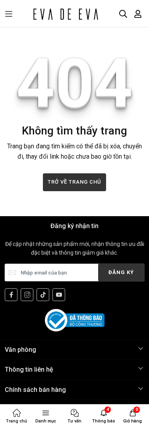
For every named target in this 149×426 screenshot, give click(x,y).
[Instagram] (27, 294)
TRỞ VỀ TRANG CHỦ (74, 182)
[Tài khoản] (138, 14)
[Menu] (9, 14)
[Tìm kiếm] (123, 14)
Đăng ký (121, 272)
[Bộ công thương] (74, 320)
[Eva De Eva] (65, 14)
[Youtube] (58, 294)
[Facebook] (11, 294)
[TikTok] (43, 294)
